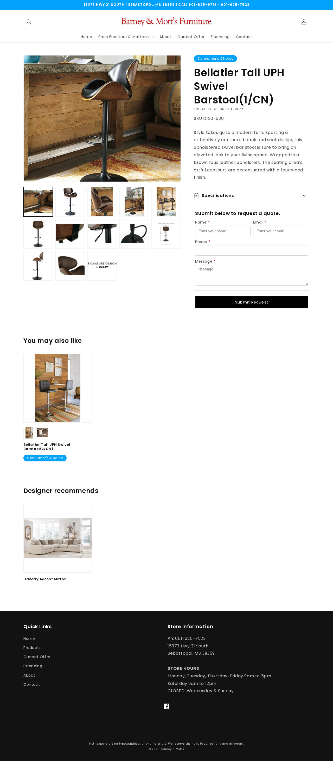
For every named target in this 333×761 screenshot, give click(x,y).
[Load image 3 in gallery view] (102, 201)
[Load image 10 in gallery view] (166, 234)
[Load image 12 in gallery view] (70, 266)
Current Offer (36, 656)
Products (32, 647)
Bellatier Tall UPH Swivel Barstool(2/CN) (46, 447)
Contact (31, 684)
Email (260, 222)
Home (29, 638)
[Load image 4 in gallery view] (134, 201)
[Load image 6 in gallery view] (38, 234)
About (29, 675)
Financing (32, 666)
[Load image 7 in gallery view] (70, 234)
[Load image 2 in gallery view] (70, 201)
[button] (29, 22)
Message (205, 261)
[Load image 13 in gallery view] (102, 266)
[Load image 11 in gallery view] (38, 266)
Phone (203, 241)
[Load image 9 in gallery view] (134, 234)
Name (202, 222)
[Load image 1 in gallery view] (38, 201)
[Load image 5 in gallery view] (166, 201)
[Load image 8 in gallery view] (102, 234)
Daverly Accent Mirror (44, 579)
